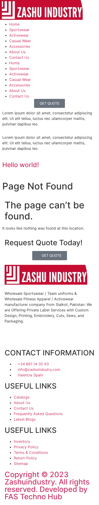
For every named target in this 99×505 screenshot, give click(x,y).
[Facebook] (10, 337)
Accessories (19, 46)
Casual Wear (20, 40)
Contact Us (19, 57)
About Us (17, 52)
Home (14, 24)
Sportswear (19, 29)
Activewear (19, 35)
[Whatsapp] (55, 337)
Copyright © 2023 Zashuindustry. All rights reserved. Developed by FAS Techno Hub (47, 485)
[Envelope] (40, 337)
